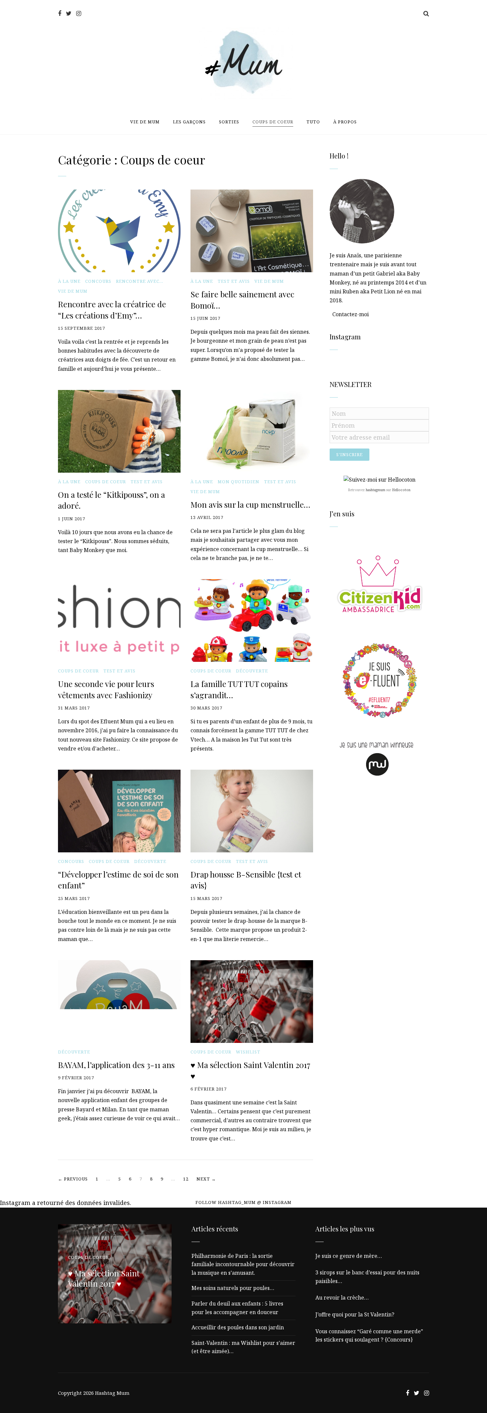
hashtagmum (375, 490)
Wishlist (248, 1051)
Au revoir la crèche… (342, 1297)
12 (186, 1179)
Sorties (229, 122)
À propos (345, 122)
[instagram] (78, 13)
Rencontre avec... (139, 281)
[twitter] (69, 13)
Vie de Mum (145, 122)
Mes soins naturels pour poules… (232, 1288)
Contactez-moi (350, 314)
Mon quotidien (238, 481)
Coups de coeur (272, 122)
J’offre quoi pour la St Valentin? (354, 1314)
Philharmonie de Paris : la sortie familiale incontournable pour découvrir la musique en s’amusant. (243, 1264)
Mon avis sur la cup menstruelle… (250, 504)
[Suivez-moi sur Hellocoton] (379, 479)
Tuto (313, 122)
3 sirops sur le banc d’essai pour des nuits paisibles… (367, 1277)
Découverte (252, 670)
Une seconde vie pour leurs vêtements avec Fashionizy (106, 689)
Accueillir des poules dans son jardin (237, 1327)
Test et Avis (234, 281)
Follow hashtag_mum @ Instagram (243, 1202)
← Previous (73, 1179)
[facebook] (59, 13)
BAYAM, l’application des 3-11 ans (116, 1064)
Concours (98, 281)
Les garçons (189, 122)
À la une (69, 281)
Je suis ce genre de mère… (348, 1256)
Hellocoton (401, 490)
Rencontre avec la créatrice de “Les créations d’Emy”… (112, 310)
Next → (206, 1179)
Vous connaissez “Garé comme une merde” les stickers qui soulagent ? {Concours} (369, 1336)
